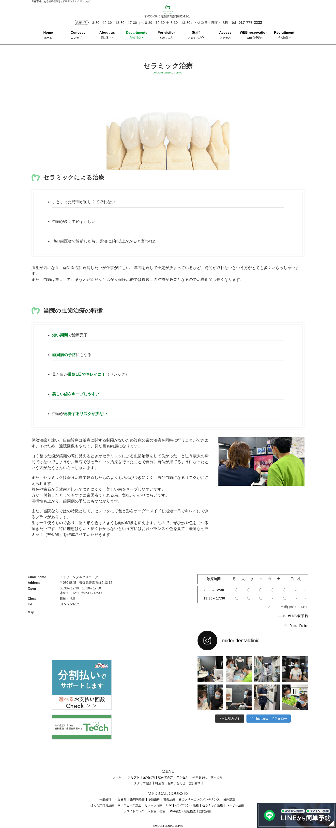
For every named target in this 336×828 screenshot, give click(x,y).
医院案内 (106, 37)
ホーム (48, 37)
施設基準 (194, 783)
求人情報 (283, 37)
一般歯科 (105, 799)
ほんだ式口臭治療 (102, 805)
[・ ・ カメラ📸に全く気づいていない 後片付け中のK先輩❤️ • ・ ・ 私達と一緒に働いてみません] (239, 697)
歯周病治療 (137, 799)
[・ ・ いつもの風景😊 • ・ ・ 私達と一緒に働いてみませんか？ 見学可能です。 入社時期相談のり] (239, 669)
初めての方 (166, 37)
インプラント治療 (187, 805)
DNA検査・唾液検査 (182, 811)
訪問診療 (205, 811)
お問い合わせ (176, 783)
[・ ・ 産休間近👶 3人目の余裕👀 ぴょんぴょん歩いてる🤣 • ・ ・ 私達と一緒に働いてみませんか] (267, 697)
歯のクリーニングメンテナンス (199, 799)
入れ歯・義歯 (156, 811)
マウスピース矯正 (129, 805)
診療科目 (135, 37)
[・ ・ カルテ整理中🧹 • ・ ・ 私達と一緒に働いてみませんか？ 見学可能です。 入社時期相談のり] (267, 669)
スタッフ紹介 (196, 37)
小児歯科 (120, 799)
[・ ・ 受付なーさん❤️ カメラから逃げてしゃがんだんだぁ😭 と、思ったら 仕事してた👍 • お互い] (295, 669)
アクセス (225, 37)
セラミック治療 (212, 805)
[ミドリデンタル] (168, 9)
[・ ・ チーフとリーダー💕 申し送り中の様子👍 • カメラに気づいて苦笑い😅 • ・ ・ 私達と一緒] (210, 697)
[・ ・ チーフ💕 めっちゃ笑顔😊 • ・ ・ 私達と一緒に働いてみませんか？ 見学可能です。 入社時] (295, 697)
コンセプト (77, 37)
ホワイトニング (133, 811)
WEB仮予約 (254, 37)
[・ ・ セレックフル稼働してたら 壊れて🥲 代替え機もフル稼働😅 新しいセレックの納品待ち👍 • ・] (210, 669)
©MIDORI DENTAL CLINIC (168, 826)
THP (169, 805)
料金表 (159, 783)
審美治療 (169, 799)
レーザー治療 (235, 805)
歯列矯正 (229, 799)
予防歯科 (154, 799)
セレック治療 (153, 805)
